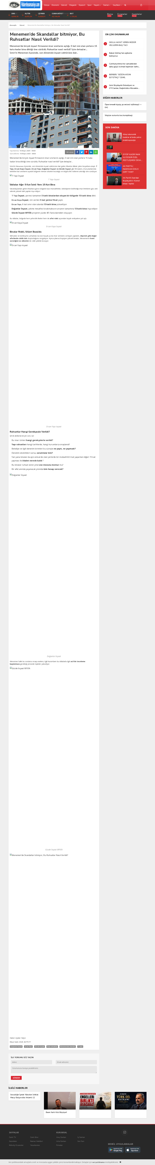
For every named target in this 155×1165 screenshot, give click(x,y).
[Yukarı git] (150, 1160)
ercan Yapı (28, 1047)
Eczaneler (122, 14)
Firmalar (59, 1145)
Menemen (20, 166)
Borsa (110, 14)
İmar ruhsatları (52, 1047)
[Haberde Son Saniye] (24, 5)
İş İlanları (81, 1137)
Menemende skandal (67, 1047)
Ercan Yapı (16, 204)
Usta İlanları (61, 1141)
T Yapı (15, 195)
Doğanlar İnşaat (16, 1047)
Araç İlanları (61, 1137)
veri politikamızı (98, 1162)
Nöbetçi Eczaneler (16, 1145)
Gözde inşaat (39, 1047)
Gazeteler (137, 14)
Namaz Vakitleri (36, 1141)
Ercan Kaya (17, 200)
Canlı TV (12, 1137)
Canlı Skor (34, 1137)
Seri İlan (81, 1141)
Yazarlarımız (35, 1145)
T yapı (80, 1047)
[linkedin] (91, 152)
